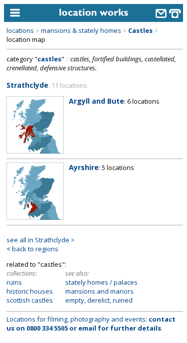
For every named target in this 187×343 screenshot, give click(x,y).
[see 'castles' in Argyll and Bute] (35, 151)
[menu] (26, 13)
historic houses (29, 291)
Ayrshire (84, 167)
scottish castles (29, 300)
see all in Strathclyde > (40, 239)
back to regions (35, 248)
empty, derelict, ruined (99, 300)
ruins (14, 282)
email (87, 328)
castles (49, 58)
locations (20, 30)
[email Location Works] (161, 14)
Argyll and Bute (96, 101)
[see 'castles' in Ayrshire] (35, 217)
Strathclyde (27, 85)
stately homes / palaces (101, 282)
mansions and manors (99, 291)
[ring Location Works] (175, 14)
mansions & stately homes (81, 30)
